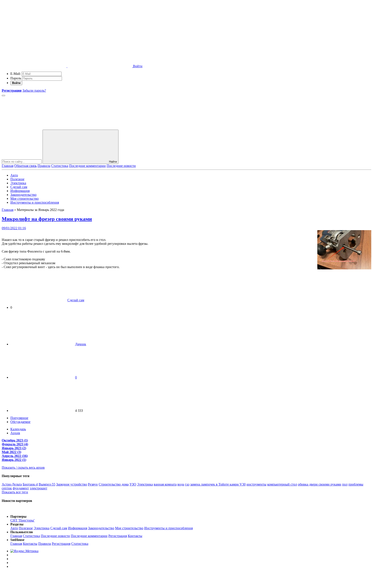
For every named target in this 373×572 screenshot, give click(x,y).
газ (187, 484)
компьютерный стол (282, 484)
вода (180, 484)
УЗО (133, 484)
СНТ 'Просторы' (22, 520)
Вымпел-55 (47, 484)
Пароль (15, 78)
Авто (14, 175)
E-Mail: (15, 73)
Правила (44, 166)
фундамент (21, 488)
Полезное (17, 179)
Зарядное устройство (71, 484)
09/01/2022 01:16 (14, 228)
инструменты (256, 484)
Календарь (18, 429)
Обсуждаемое (20, 422)
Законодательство (23, 194)
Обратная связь (25, 166)
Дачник (80, 344)
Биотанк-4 (30, 484)
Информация (20, 191)
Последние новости (121, 166)
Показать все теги (15, 492)
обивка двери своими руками (319, 484)
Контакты (135, 536)
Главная (7, 166)
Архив (15, 433)
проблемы (355, 484)
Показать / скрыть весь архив (23, 467)
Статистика (59, 166)
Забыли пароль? (34, 90)
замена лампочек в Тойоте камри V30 (218, 484)
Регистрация (117, 536)
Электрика (18, 183)
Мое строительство (24, 198)
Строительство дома (114, 484)
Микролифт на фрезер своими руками (47, 219)
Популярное (19, 418)
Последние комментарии (87, 166)
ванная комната (165, 484)
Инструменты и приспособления (34, 202)
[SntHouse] (34, 33)
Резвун (93, 484)
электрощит (38, 488)
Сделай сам (18, 187)
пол (345, 484)
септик (7, 488)
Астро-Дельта (12, 484)
